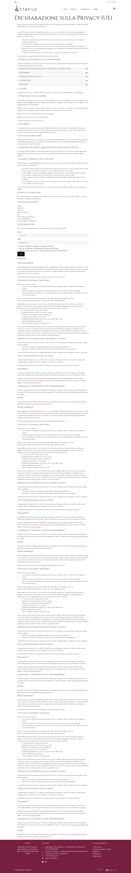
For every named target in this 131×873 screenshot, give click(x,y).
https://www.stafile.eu (78, 32)
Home (65, 9)
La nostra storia (85, 9)
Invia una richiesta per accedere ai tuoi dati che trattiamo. (36, 246)
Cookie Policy (79, 92)
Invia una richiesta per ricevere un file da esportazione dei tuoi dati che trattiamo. (43, 251)
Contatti (95, 9)
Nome (19, 232)
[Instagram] (18, 2)
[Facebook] (15, 2)
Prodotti (72, 9)
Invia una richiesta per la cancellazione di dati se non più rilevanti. (39, 248)
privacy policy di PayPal (34, 383)
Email (19, 239)
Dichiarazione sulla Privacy (79, 392)
